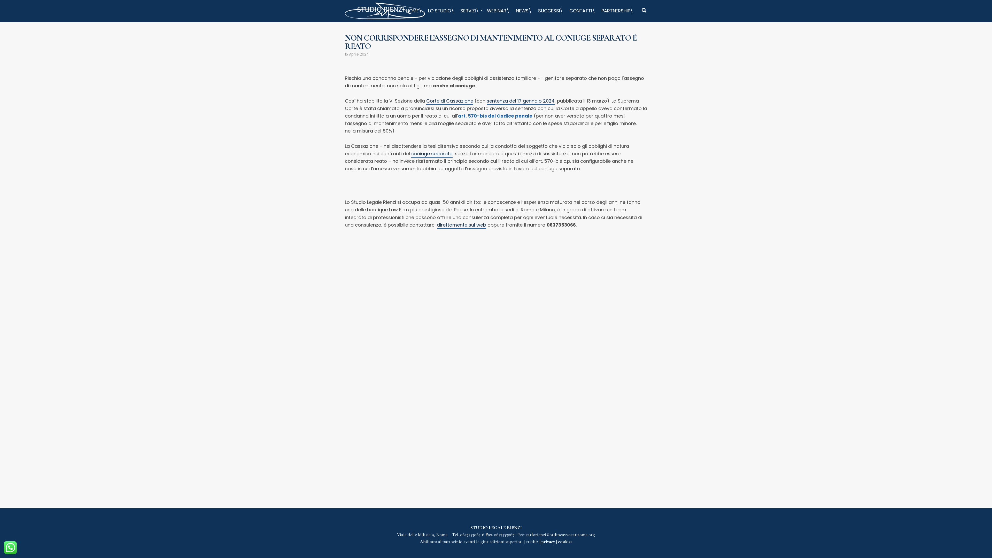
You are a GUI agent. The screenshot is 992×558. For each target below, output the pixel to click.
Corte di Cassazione (449, 101)
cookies (565, 541)
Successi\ (550, 10)
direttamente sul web (461, 225)
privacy (548, 541)
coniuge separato (432, 153)
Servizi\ (469, 10)
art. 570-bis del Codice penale (495, 116)
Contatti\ (582, 10)
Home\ (414, 10)
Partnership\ (617, 10)
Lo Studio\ (441, 10)
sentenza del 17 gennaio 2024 (521, 101)
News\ (524, 10)
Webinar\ (498, 10)
